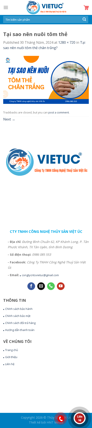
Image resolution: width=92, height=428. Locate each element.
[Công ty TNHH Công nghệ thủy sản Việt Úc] (46, 7)
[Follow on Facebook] (31, 286)
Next (9, 119)
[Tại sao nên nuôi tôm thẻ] (46, 79)
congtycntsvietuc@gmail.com (40, 275)
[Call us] (51, 286)
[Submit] (84, 19)
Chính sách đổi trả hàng (20, 323)
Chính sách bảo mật (17, 316)
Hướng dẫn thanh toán (19, 330)
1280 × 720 (66, 42)
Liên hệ (9, 364)
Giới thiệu (11, 357)
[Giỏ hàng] (86, 7)
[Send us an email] (41, 286)
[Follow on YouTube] (61, 286)
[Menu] (5, 7)
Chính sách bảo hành (19, 309)
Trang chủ (11, 350)
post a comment (58, 112)
